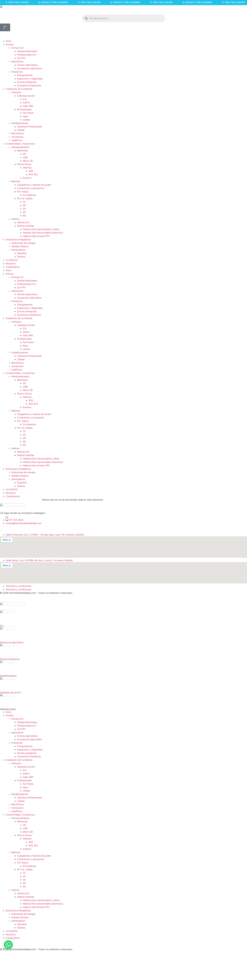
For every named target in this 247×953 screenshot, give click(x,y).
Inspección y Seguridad (29, 78)
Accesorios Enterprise (29, 85)
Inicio (8, 41)
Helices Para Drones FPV (36, 236)
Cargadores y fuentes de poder (34, 184)
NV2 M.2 (33, 174)
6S (24, 215)
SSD (31, 171)
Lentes (26, 119)
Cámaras (16, 92)
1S (24, 201)
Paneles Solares (19, 246)
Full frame (28, 112)
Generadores (18, 249)
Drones (9, 44)
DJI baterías (29, 195)
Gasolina (21, 253)
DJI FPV (21, 58)
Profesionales (24, 109)
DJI (24, 99)
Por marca (22, 191)
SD (24, 153)
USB (25, 157)
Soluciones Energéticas (18, 239)
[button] (8, 944)
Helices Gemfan (25, 225)
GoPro (26, 102)
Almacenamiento (20, 147)
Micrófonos (17, 133)
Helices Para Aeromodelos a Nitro (41, 229)
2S (24, 205)
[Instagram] (3, 528)
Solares (21, 256)
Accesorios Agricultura (29, 68)
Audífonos (16, 140)
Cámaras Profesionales (29, 126)
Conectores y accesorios (30, 188)
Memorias (22, 150)
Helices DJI (23, 222)
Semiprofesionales (27, 51)
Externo (27, 177)
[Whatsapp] (27, 528)
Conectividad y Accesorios (20, 143)
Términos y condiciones (18, 586)
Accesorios (17, 136)
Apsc (25, 116)
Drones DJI (17, 47)
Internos (27, 167)
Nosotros (11, 263)
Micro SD (28, 160)
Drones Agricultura (27, 64)
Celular (21, 130)
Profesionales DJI (26, 54)
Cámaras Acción (26, 95)
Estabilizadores (19, 123)
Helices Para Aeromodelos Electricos (43, 232)
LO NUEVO (11, 260)
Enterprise (16, 71)
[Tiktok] (19, 528)
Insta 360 (28, 106)
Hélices (15, 219)
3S (24, 208)
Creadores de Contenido (19, 88)
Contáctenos (13, 266)
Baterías (15, 181)
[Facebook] (11, 528)
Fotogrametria (24, 75)
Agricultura (17, 61)
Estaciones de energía (23, 242)
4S (24, 212)
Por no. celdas (25, 198)
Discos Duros (24, 164)
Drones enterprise (26, 82)
